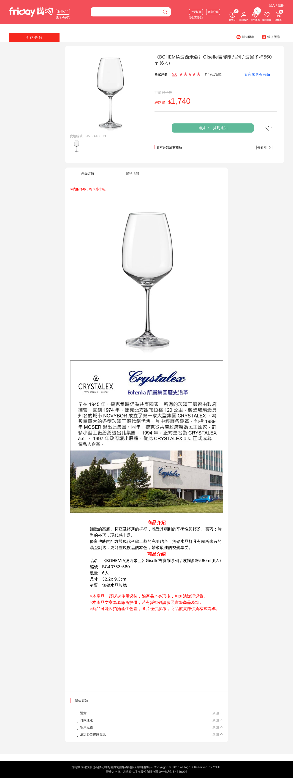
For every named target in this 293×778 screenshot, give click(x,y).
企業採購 (195, 11)
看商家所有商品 (257, 74)
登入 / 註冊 (276, 5)
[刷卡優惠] (245, 37)
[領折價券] (271, 37)
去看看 (262, 147)
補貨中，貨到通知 (213, 128)
